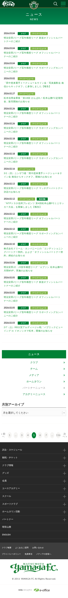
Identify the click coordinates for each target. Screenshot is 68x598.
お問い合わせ (38, 547)
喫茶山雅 (6, 526)
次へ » (65, 435)
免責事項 (28, 554)
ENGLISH (6, 534)
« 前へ (3, 435)
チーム (34, 368)
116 (58, 435)
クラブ (34, 362)
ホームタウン (34, 381)
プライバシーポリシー (11, 554)
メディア (34, 375)
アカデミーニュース (34, 394)
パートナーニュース (34, 387)
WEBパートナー (25, 590)
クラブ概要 (6, 547)
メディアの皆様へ (43, 554)
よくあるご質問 (21, 547)
